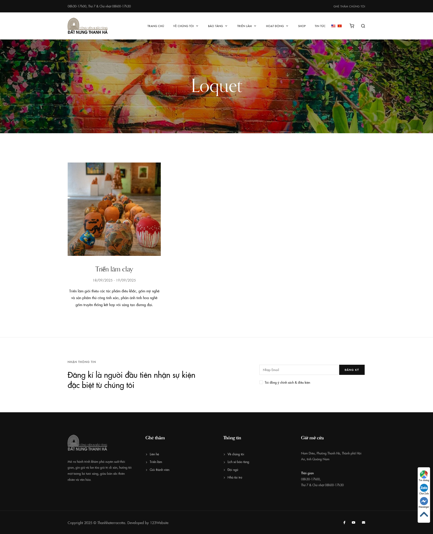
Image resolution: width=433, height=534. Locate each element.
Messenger (424, 506)
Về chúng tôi (183, 26)
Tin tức (320, 26)
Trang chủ (155, 26)
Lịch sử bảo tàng (238, 461)
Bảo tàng (215, 26)
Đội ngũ (233, 469)
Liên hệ (154, 454)
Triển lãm (244, 26)
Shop (302, 26)
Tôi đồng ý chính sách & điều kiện (287, 382)
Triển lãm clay (114, 269)
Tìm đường (424, 480)
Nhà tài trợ (235, 477)
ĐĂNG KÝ (352, 369)
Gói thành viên (159, 469)
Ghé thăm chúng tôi (349, 6)
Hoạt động (275, 26)
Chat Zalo (424, 493)
